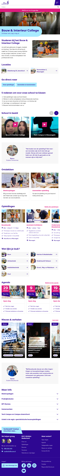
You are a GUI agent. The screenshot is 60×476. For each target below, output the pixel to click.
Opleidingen (25, 444)
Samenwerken (7, 409)
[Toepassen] (58, 7)
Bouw (9, 254)
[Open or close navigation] (57, 3)
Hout (9, 274)
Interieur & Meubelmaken (44, 254)
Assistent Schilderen (34, 225)
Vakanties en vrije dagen (28, 453)
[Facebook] (24, 465)
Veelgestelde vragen (47, 445)
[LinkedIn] (29, 465)
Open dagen (45, 440)
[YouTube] (24, 471)
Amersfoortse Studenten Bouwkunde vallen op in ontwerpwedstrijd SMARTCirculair (37, 347)
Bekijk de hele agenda (51, 283)
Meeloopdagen (9, 191)
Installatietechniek (13, 267)
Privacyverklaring (46, 461)
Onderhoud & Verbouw (44, 261)
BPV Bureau (6, 404)
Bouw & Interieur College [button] (15, 135)
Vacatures (24, 450)
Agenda (44, 442)
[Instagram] (34, 465)
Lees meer (55, 320)
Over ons (24, 441)
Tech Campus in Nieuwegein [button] (44, 135)
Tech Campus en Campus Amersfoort (16, 414)
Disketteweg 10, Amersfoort (16, 71)
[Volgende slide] (56, 113)
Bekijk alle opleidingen (51, 207)
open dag (35, 10)
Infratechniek (12, 261)
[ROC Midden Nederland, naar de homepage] (5, 2)
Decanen (24, 447)
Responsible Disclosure (48, 467)
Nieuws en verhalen (47, 448)
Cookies (44, 464)
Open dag (7, 301)
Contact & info (46, 451)
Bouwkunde (6, 225)
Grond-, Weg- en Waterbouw (45, 267)
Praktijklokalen (8, 399)
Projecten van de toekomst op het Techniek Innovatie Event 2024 (13, 348)
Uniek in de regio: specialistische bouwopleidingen (21, 419)
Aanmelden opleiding (40, 191)
